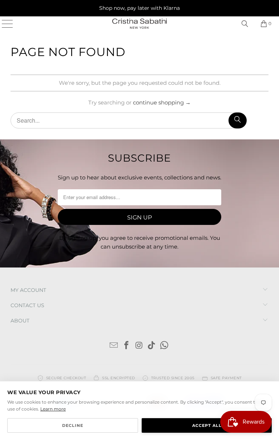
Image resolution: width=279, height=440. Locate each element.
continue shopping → (162, 102)
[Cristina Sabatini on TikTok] (151, 346)
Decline (72, 425)
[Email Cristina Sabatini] (114, 346)
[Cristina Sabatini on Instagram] (139, 346)
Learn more (53, 409)
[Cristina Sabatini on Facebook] (126, 346)
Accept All (207, 425)
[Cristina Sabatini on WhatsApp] (164, 346)
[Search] (245, 23)
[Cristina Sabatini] (139, 23)
